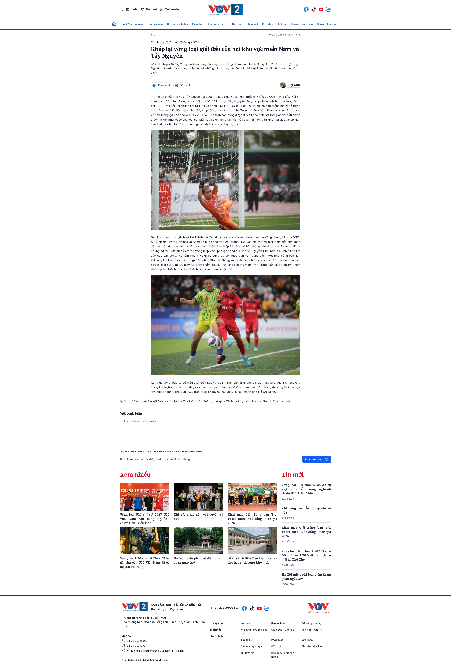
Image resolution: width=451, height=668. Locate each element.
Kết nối (282, 24)
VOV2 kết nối (279, 646)
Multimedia (172, 9)
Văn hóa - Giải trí (217, 24)
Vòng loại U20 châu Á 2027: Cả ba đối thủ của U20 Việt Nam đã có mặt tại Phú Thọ (306, 555)
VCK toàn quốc (282, 401)
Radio (134, 9)
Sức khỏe (268, 24)
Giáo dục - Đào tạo (282, 629)
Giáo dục (197, 24)
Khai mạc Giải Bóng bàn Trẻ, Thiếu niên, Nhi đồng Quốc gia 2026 (306, 532)
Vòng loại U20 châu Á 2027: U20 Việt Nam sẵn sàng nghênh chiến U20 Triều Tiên (306, 489)
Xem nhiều (217, 636)
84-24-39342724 (137, 645)
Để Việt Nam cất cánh (131, 24)
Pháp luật (252, 24)
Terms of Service (189, 451)
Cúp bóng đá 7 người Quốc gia (150, 401)
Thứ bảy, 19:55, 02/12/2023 (284, 35)
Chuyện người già (302, 24)
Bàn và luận (156, 24)
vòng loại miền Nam (257, 401)
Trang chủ (216, 623)
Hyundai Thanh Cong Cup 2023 (191, 401)
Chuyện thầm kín (327, 24)
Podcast (151, 9)
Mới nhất (215, 629)
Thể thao (237, 24)
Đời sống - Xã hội (177, 24)
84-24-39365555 (137, 640)
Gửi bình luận (314, 459)
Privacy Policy (171, 451)
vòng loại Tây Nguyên (227, 401)
